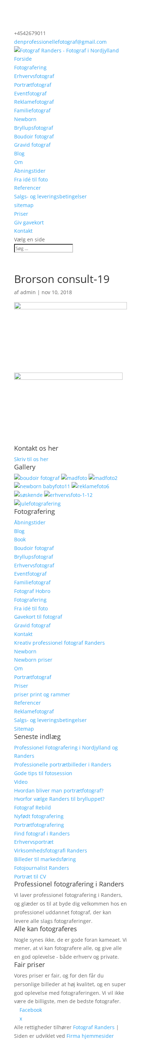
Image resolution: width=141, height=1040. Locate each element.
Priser (21, 213)
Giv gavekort (29, 222)
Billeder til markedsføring (45, 859)
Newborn (25, 119)
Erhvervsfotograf (34, 76)
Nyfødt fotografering (39, 816)
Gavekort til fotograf (38, 616)
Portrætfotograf (32, 84)
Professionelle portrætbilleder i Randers (62, 764)
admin (28, 292)
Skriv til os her (31, 459)
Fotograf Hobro (32, 591)
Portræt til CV (30, 876)
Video (20, 781)
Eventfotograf (30, 93)
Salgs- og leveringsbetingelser (50, 196)
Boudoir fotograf (34, 136)
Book (20, 539)
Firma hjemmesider (90, 1035)
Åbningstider (30, 170)
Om (18, 162)
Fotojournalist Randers (41, 867)
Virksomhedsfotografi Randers (50, 850)
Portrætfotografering (39, 824)
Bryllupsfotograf (33, 127)
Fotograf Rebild (32, 807)
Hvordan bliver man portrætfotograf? (58, 790)
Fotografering (30, 67)
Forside (23, 58)
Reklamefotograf (34, 101)
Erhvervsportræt (34, 841)
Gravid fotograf (32, 144)
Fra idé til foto (31, 179)
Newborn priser (33, 659)
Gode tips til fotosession (43, 773)
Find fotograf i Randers (42, 833)
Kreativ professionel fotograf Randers (59, 642)
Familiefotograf (32, 110)
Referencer (27, 187)
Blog (19, 153)
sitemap (24, 205)
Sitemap (24, 728)
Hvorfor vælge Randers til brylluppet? (59, 798)
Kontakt (23, 230)
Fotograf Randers (94, 1027)
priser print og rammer (42, 694)
